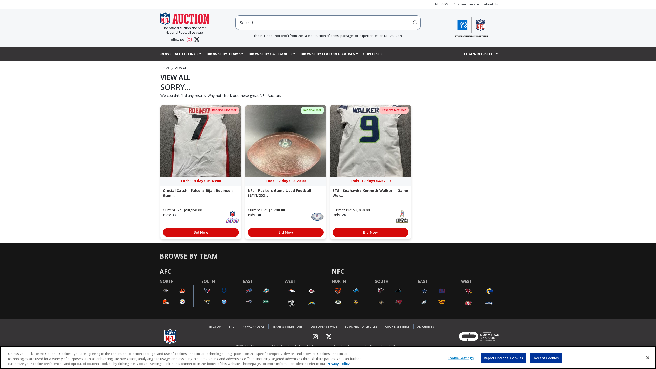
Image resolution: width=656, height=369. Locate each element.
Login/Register (479, 53)
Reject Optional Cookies (503, 357)
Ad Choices (425, 327)
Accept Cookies (546, 357)
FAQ (232, 327)
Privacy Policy (253, 327)
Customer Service (466, 4)
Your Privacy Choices (361, 327)
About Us (491, 4)
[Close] (647, 357)
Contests (372, 53)
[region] (328, 357)
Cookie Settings (397, 327)
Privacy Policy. (339, 363)
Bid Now (200, 232)
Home (165, 68)
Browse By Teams (224, 53)
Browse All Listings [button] (178, 53)
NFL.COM (441, 4)
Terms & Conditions (287, 327)
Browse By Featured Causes (328, 53)
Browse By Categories (270, 53)
